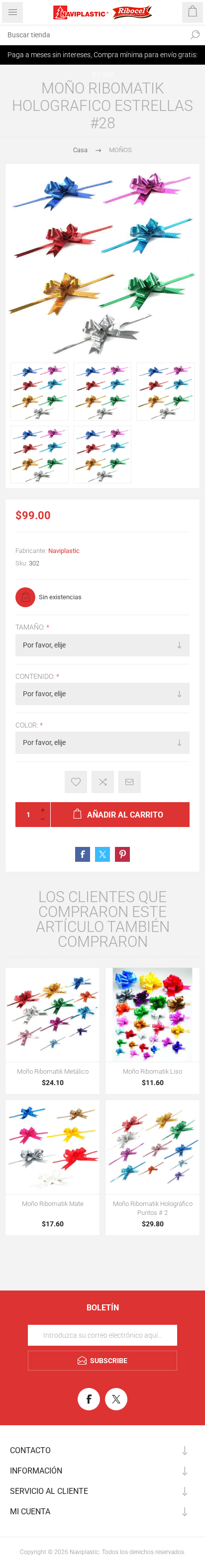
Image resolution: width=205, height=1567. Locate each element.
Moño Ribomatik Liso (152, 1071)
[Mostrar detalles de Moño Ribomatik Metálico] (52, 1015)
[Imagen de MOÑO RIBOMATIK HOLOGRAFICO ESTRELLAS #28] (39, 392)
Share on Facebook (82, 854)
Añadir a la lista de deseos (76, 782)
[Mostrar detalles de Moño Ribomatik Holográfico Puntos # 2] (152, 1147)
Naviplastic (64, 550)
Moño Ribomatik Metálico (53, 1071)
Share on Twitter (102, 854)
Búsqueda (195, 35)
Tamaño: (30, 628)
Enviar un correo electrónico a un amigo (129, 782)
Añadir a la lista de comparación (103, 782)
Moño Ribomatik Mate (53, 1203)
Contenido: (35, 676)
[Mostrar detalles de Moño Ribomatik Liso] (152, 1015)
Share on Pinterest (122, 854)
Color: (27, 725)
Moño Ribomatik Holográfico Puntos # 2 (153, 1208)
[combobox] (92, 35)
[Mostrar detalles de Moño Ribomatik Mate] (52, 1147)
